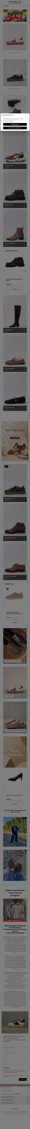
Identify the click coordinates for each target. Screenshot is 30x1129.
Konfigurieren (15, 124)
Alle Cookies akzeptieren (15, 128)
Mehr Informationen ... (8, 121)
